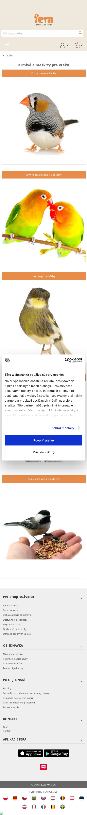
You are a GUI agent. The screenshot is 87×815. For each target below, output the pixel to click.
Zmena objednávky (13, 668)
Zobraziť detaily (63, 428)
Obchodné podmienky (15, 629)
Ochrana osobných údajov (17, 633)
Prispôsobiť (41, 452)
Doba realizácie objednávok (17, 614)
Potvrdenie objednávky (15, 658)
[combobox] (42, 33)
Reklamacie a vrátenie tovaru (18, 697)
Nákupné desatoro (13, 653)
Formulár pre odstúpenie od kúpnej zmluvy (26, 693)
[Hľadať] (80, 33)
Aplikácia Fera (10, 605)
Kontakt (7, 730)
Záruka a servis (11, 707)
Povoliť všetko (43, 440)
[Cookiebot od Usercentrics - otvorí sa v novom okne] (64, 360)
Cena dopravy (10, 610)
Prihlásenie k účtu (12, 663)
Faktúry (7, 688)
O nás (6, 726)
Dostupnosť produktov (15, 619)
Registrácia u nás (12, 624)
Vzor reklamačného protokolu (19, 702)
